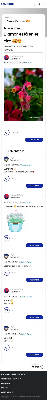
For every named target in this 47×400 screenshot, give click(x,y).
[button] (39, 57)
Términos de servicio (11, 379)
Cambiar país (7, 392)
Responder (34, 186)
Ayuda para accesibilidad (13, 374)
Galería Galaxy (26, 63)
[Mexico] (7, 4)
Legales (4, 388)
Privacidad (6, 383)
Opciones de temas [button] (39, 24)
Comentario (34, 140)
